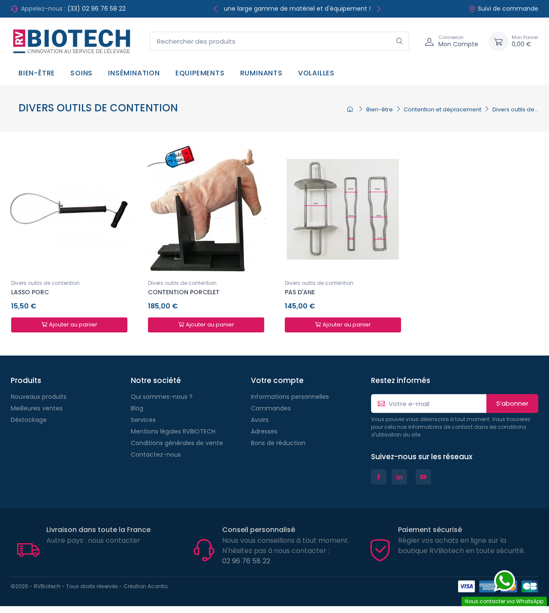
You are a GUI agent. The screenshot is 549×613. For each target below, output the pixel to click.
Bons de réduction (278, 443)
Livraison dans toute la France (98, 530)
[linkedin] (399, 476)
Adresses (264, 431)
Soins (81, 73)
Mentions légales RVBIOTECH (173, 431)
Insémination (134, 73)
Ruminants (261, 73)
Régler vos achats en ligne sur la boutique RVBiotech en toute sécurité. (461, 545)
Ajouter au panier (73, 324)
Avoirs (259, 420)
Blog (137, 408)
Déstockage (29, 420)
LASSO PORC (30, 292)
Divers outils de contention (45, 283)
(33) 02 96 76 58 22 (96, 8)
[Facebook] (378, 476)
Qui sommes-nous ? (162, 396)
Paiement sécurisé (430, 530)
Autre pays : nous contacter (93, 540)
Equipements (200, 73)
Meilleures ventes (37, 408)
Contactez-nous (156, 454)
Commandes (271, 408)
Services (143, 420)
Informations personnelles (290, 396)
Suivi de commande (508, 8)
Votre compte (277, 380)
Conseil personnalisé (258, 530)
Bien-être (36, 73)
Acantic (158, 586)
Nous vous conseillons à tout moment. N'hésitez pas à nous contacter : (285, 545)
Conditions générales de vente (177, 443)
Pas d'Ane (300, 292)
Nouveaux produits (38, 396)
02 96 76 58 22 (246, 561)
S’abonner (512, 403)
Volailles (316, 73)
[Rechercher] (399, 41)
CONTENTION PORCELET (184, 292)
